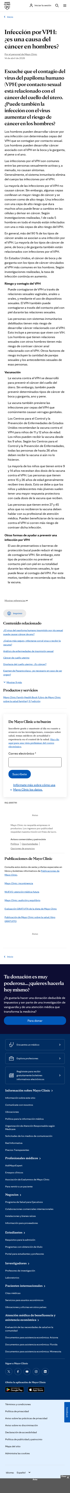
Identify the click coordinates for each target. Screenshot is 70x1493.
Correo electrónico (22, 753)
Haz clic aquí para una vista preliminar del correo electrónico (33, 743)
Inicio (10, 16)
